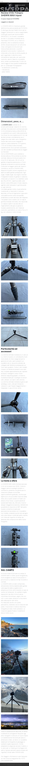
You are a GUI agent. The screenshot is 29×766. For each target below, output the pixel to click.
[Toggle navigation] (27, 1)
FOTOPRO (24, 28)
